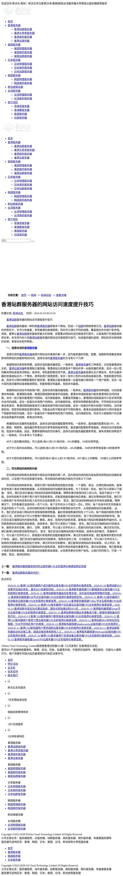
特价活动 (13, 664)
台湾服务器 (14, 90)
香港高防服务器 (23, 37)
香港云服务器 (21, 40)
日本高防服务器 (23, 67)
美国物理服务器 (23, 48)
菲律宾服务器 (21, 106)
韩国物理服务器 (23, 79)
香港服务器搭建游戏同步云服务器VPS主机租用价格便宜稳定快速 (49, 566)
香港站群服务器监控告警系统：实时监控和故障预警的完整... (71, 593)
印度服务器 (20, 117)
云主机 (11, 667)
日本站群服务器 (23, 71)
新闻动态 (46, 295)
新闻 (33, 295)
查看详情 (61, 295)
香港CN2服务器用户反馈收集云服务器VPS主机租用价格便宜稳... (71, 635)
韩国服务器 (14, 75)
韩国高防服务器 (23, 83)
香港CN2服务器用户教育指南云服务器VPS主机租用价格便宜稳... (61, 616)
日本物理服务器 (23, 64)
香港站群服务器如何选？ (26, 572)
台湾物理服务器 (23, 94)
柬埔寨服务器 (21, 110)
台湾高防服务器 (23, 98)
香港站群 (11, 319)
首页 (10, 21)
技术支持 (13, 671)
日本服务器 (14, 60)
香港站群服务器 (23, 29)
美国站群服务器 (23, 56)
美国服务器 (14, 44)
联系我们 (13, 675)
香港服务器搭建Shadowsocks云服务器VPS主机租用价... (83, 624)
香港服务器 (14, 25)
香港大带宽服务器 (24, 33)
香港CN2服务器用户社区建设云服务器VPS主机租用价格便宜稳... (71, 605)
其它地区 (13, 102)
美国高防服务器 (23, 52)
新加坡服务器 (15, 87)
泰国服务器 (20, 114)
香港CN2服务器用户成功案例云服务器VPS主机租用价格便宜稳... (51, 585)
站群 (80, 326)
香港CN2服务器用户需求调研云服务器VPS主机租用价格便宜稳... (51, 628)
